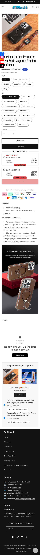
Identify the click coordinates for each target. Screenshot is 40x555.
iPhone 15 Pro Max (10, 97)
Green (15, 79)
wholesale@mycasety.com (25, 499)
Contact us (8, 446)
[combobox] (17, 409)
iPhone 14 (23, 111)
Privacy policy (10, 548)
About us (7, 442)
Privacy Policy (9, 451)
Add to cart (20, 182)
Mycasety (18, 485)
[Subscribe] (31, 528)
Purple (25, 79)
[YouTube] (2, 62)
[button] (2, 7)
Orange (6, 84)
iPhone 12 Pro (9, 125)
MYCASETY (11, 545)
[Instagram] (2, 58)
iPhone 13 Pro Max (10, 115)
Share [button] (6, 320)
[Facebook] (2, 54)
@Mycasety (16, 487)
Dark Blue (17, 84)
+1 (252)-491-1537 (21, 493)
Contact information (21, 551)
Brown (29, 84)
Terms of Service (9, 470)
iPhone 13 (7, 120)
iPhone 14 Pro (28, 106)
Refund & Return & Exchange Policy (16, 465)
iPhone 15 (23, 101)
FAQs (6, 437)
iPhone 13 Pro (28, 115)
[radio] (20, 160)
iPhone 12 (23, 125)
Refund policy (32, 545)
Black (6, 79)
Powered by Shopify (21, 545)
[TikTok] (2, 66)
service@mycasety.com (20, 496)
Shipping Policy (9, 460)
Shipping (4, 72)
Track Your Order (10, 456)
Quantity (4, 129)
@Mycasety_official (22, 482)
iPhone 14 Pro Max (10, 106)
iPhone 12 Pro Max (23, 120)
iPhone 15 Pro (28, 97)
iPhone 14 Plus (9, 111)
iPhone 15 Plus (9, 101)
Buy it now (20, 147)
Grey (5, 89)
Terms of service (20, 548)
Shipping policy (31, 548)
